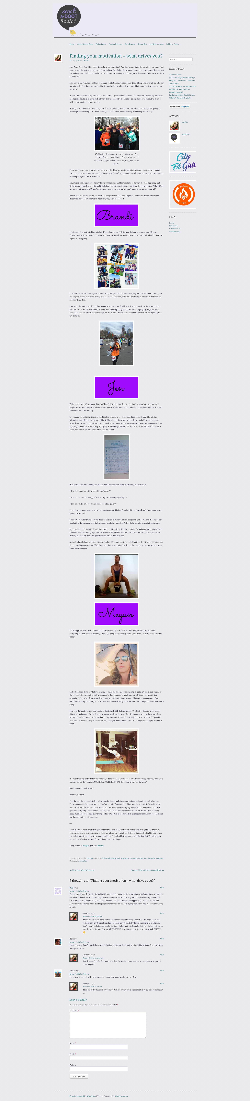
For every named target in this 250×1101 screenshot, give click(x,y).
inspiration (125, 858)
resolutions (159, 858)
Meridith (86, 61)
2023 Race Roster (175, 74)
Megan (86, 845)
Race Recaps (130, 44)
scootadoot (185, 134)
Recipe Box (142, 44)
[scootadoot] (174, 143)
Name (73, 1043)
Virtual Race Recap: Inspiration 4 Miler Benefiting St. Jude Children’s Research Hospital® (182, 89)
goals (118, 858)
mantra (135, 858)
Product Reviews (115, 44)
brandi (107, 858)
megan (140, 858)
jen (131, 858)
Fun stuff (90, 858)
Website (73, 1064)
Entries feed (173, 226)
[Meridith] (174, 130)
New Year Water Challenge (82, 870)
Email (73, 1054)
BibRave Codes (172, 44)
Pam (71, 887)
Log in (171, 223)
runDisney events (156, 44)
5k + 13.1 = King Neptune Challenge (182, 77)
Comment (74, 1010)
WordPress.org (174, 231)
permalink (83, 861)
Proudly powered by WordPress (83, 1096)
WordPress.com (121, 1096)
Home (72, 44)
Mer (145, 858)
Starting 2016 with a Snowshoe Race (147, 870)
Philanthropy (101, 44)
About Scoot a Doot (85, 44)
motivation (151, 858)
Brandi (101, 845)
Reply (162, 887)
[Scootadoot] (125, 20)
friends (113, 858)
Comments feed (174, 228)
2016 (103, 858)
